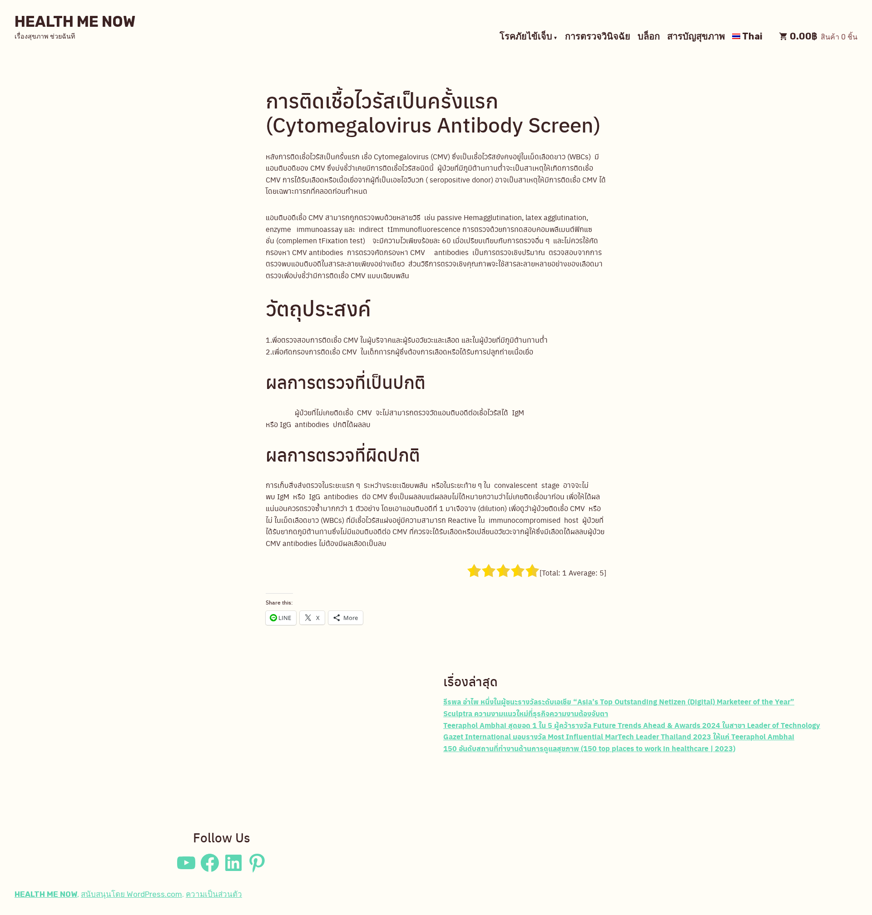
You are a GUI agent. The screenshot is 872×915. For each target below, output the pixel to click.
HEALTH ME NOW (75, 21)
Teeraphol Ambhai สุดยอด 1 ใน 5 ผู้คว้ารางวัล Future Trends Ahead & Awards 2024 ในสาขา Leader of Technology (631, 725)
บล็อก (649, 37)
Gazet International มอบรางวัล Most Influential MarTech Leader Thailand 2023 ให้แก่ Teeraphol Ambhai (618, 736)
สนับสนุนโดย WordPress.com (131, 894)
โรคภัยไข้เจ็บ (526, 37)
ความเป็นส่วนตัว (214, 894)
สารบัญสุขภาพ (696, 37)
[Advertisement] (222, 744)
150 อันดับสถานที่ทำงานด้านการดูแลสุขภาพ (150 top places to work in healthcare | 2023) (589, 748)
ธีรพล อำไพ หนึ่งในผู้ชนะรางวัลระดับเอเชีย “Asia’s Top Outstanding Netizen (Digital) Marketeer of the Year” (618, 701)
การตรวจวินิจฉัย (597, 37)
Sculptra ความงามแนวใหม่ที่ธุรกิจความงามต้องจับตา (525, 713)
